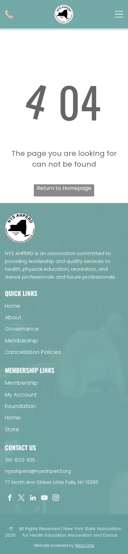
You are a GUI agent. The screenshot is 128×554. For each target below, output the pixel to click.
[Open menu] (119, 14)
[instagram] (56, 498)
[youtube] (44, 498)
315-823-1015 (20, 459)
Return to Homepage (64, 188)
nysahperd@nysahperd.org (38, 471)
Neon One (84, 545)
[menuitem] (64, 305)
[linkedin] (33, 498)
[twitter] (21, 498)
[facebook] (10, 498)
